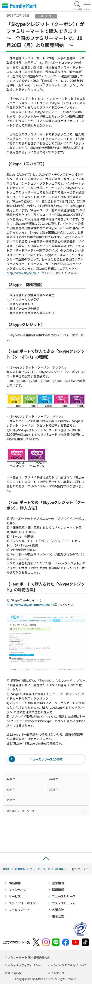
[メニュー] (87, 5)
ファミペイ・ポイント (24, 903)
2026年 (10, 778)
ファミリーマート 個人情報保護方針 (27, 957)
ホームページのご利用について (67, 965)
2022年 (10, 800)
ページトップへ (46, 857)
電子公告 (58, 916)
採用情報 (58, 889)
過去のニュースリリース (20, 811)
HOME (6, 869)
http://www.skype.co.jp (22, 273)
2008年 (59, 869)
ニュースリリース (40, 869)
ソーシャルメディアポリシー (23, 965)
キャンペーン (18, 889)
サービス (15, 896)
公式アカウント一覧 (16, 942)
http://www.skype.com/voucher (29, 604)
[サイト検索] (77, 5)
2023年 (53, 789)
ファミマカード (19, 909)
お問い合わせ (13, 973)
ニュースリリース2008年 (46, 759)
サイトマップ (56, 973)
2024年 (10, 789)
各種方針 (58, 909)
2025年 (53, 778)
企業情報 (20, 869)
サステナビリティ (64, 903)
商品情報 (15, 883)
